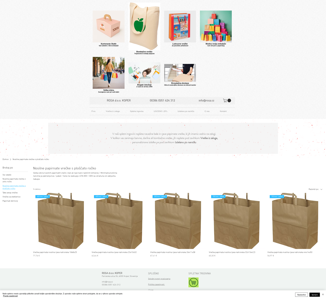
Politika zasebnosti (156, 284)
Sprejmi (315, 294)
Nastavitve (301, 294)
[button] (227, 100)
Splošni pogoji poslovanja (159, 279)
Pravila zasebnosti (10, 296)
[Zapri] (322, 294)
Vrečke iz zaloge (208, 138)
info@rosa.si (206, 101)
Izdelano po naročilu (185, 142)
